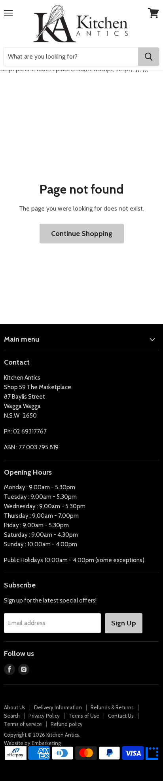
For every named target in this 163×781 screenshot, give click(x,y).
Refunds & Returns (112, 707)
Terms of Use (83, 716)
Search (12, 716)
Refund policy (67, 724)
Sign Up (123, 623)
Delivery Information (58, 707)
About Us (14, 707)
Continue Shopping (81, 233)
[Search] (148, 57)
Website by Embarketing (32, 743)
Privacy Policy (44, 716)
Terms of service (23, 724)
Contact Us (121, 716)
